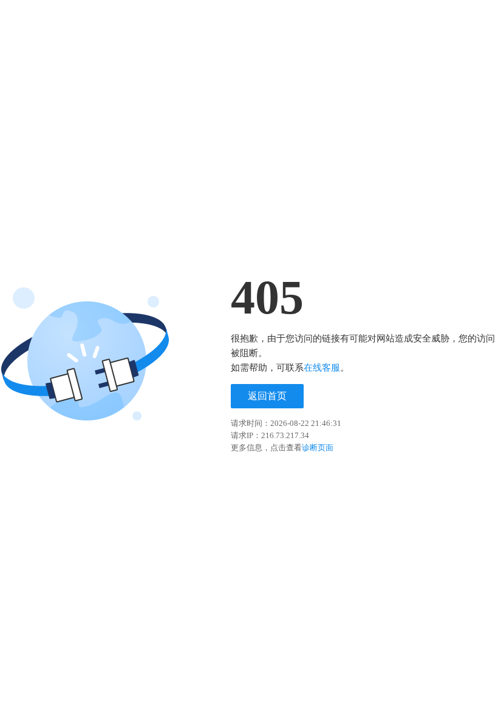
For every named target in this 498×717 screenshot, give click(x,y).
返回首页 (267, 396)
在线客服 (322, 367)
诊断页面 (317, 447)
